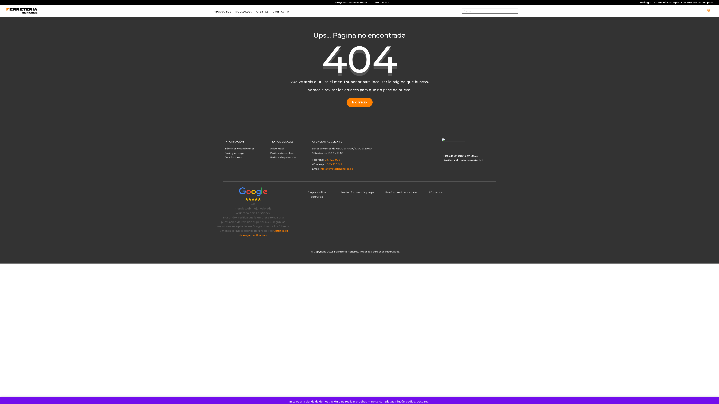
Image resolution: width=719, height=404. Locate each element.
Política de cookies (282, 153)
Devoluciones (233, 157)
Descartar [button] (423, 401)
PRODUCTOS (222, 11)
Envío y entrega (234, 153)
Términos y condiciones (240, 148)
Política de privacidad (283, 157)
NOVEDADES (244, 11)
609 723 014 (382, 2)
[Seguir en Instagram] (8, 2)
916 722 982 (332, 159)
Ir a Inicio (359, 102)
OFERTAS (262, 11)
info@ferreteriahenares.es (351, 2)
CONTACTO (281, 11)
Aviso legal (277, 148)
